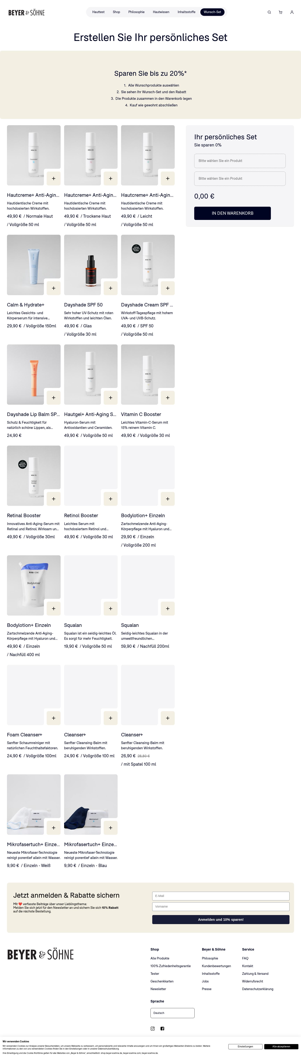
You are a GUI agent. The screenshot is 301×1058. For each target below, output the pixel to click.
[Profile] (292, 12)
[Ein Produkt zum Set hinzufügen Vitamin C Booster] (168, 398)
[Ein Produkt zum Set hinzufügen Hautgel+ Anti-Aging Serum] (111, 398)
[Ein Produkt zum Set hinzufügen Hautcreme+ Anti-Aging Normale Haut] (54, 178)
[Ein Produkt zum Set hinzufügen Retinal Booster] (54, 499)
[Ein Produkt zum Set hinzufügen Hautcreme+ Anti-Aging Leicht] (168, 178)
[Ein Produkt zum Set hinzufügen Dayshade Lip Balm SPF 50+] (54, 398)
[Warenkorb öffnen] (280, 12)
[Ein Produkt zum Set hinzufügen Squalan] (111, 609)
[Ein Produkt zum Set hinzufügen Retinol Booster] (111, 499)
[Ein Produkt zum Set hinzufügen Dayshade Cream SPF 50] (168, 288)
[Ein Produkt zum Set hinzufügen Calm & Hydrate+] (54, 288)
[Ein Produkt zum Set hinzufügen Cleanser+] (111, 718)
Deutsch (158, 1013)
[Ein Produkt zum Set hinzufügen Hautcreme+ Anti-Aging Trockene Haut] (111, 178)
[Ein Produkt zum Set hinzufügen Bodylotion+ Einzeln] (168, 499)
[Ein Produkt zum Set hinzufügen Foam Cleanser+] (54, 718)
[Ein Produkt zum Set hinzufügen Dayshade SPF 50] (111, 288)
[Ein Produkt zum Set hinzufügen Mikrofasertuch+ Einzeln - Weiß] (54, 828)
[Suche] (269, 12)
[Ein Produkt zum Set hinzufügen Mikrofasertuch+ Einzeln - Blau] (111, 828)
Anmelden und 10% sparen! (221, 919)
